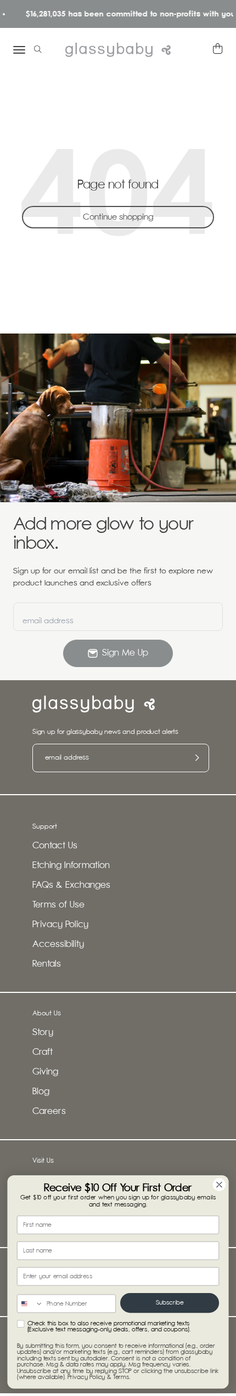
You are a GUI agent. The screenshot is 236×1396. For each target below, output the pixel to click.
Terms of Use (58, 905)
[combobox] (30, 1303)
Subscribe (169, 1303)
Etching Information (71, 865)
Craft (42, 1052)
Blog (40, 1092)
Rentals (46, 964)
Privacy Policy (60, 925)
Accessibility (58, 944)
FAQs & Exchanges (71, 885)
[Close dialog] (219, 1184)
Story (42, 1033)
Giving (45, 1072)
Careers (49, 1111)
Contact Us (54, 846)
